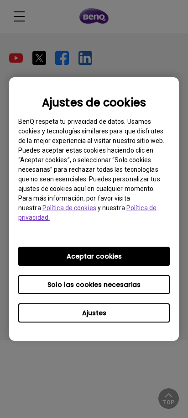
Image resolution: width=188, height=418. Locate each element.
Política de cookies (69, 208)
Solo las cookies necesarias (94, 284)
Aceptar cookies (94, 256)
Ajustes (94, 312)
